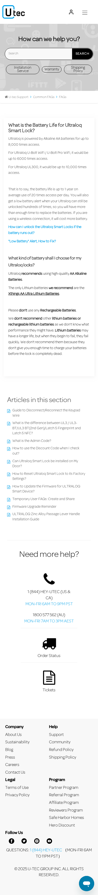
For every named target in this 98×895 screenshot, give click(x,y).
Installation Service (22, 69)
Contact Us (15, 772)
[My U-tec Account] (71, 12)
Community (59, 742)
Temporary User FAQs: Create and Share (43, 499)
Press (10, 757)
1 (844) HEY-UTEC (46, 850)
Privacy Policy (17, 795)
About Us (13, 735)
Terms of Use (17, 788)
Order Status (49, 656)
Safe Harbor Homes (66, 818)
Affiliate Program (64, 803)
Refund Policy (61, 750)
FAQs (62, 97)
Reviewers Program (66, 810)
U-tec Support (19, 97)
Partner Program (63, 788)
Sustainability (17, 742)
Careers (12, 765)
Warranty (51, 69)
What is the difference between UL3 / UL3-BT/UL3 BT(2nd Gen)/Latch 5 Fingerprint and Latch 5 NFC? (46, 428)
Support (56, 735)
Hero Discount (62, 825)
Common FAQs (43, 97)
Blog (9, 750)
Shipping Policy (78, 69)
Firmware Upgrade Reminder (34, 506)
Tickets (49, 690)
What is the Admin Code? (31, 441)
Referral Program (64, 795)
